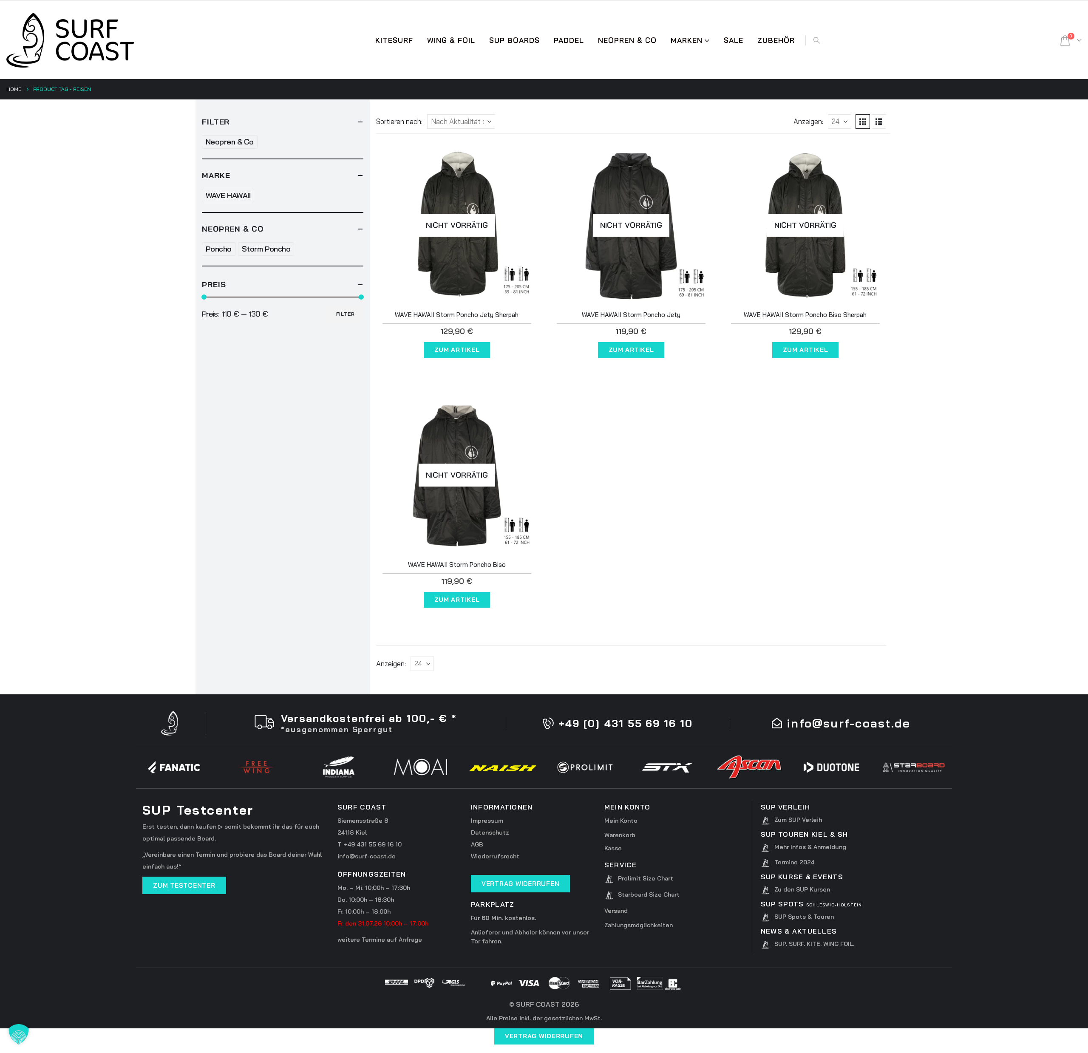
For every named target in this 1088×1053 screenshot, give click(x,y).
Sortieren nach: (399, 121)
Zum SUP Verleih (798, 820)
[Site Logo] (70, 40)
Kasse (613, 848)
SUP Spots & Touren (804, 916)
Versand (616, 910)
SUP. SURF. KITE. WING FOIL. (814, 944)
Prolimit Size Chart (645, 878)
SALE (733, 40)
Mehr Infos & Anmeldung (810, 847)
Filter (345, 314)
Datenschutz (490, 832)
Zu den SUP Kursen (802, 889)
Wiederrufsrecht (495, 856)
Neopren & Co (627, 40)
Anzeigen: (808, 121)
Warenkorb (619, 835)
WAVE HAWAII (228, 195)
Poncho (219, 249)
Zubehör (776, 40)
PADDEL (569, 40)
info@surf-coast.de (366, 856)
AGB (477, 844)
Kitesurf (394, 40)
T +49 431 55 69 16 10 (369, 844)
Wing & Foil (451, 40)
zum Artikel (457, 350)
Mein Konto (621, 820)
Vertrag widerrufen (544, 1036)
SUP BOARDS (514, 40)
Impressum (487, 820)
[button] (816, 40)
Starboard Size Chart (649, 894)
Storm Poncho (266, 249)
